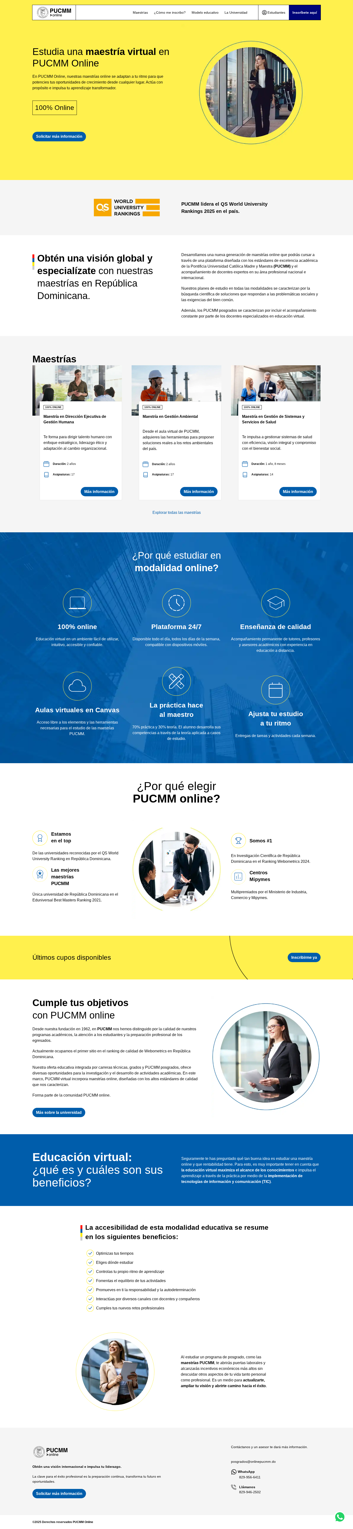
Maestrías (140, 12)
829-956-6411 (250, 1477)
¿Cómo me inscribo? (170, 12)
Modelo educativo (205, 12)
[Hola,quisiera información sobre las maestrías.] (340, 1517)
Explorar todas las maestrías (176, 512)
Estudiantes (276, 12)
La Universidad (236, 12)
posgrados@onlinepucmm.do (253, 1461)
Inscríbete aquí (304, 12)
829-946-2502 (250, 1492)
